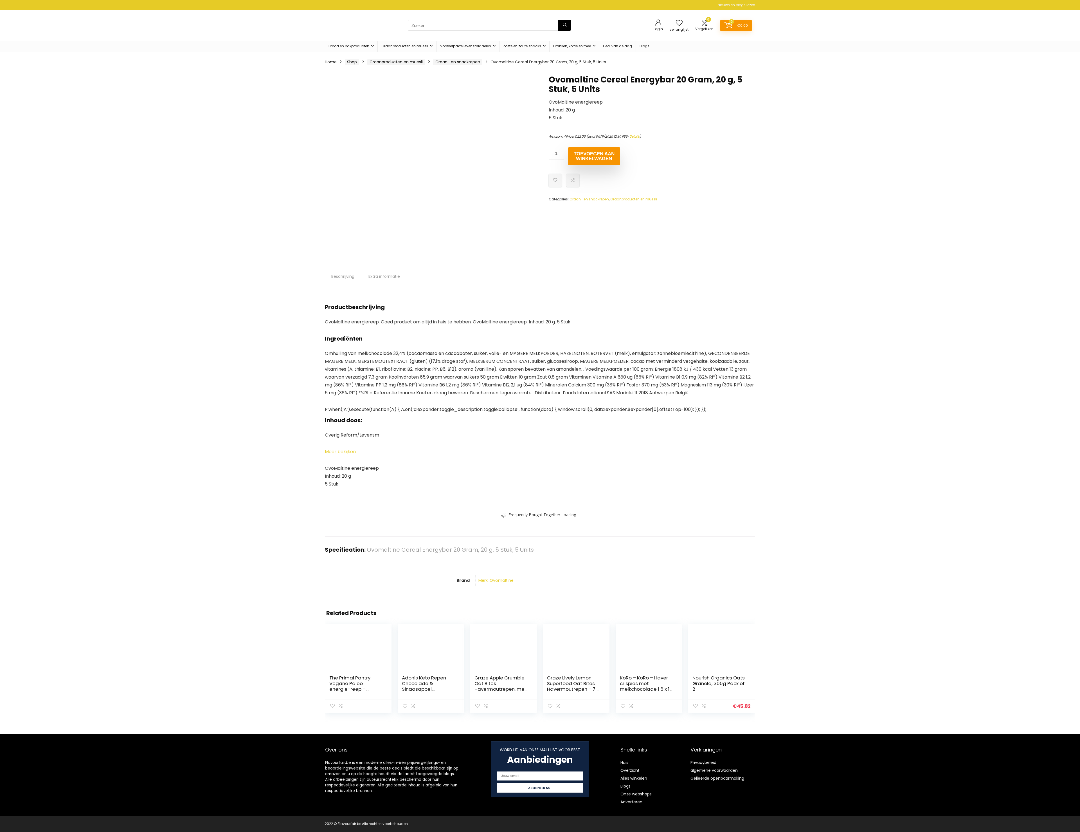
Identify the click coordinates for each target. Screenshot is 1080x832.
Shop (352, 62)
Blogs (644, 46)
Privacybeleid (703, 762)
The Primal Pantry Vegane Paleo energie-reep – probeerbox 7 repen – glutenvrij (354, 689)
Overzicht (630, 770)
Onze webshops (636, 794)
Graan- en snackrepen (457, 62)
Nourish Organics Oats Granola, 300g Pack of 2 (718, 683)
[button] (340, 451)
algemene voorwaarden (714, 770)
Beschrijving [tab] (342, 276)
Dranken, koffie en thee (572, 46)
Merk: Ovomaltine (496, 580)
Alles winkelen (633, 778)
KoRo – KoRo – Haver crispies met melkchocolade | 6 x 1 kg (644, 686)
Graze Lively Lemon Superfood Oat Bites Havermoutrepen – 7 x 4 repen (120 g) (573, 686)
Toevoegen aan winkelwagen (594, 156)
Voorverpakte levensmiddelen (465, 46)
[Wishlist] (679, 23)
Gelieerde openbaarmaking (717, 778)
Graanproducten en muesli (404, 46)
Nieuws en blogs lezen (736, 5)
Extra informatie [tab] (384, 276)
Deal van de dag (617, 46)
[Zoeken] (564, 25)
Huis (624, 762)
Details (634, 136)
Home (331, 62)
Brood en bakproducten (348, 46)
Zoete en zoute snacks (522, 46)
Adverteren (631, 802)
